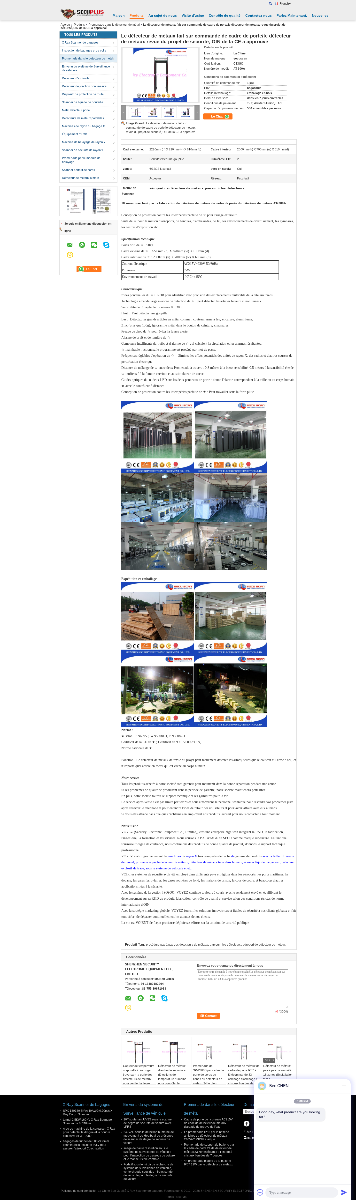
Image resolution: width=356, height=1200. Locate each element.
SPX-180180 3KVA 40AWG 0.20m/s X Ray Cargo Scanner (87, 1112)
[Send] (344, 1192)
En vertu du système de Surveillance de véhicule (86, 68)
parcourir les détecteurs (225, 944)
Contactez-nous (258, 15)
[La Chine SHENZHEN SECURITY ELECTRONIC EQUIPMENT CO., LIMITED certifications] (75, 201)
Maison (119, 15)
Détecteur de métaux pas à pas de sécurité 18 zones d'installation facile (278, 1072)
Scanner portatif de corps (78, 170)
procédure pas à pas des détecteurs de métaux (177, 944)
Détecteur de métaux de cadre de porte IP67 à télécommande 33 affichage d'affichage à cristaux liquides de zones (244, 1076)
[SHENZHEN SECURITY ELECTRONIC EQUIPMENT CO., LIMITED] (82, 14)
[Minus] (344, 1086)
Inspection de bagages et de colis (84, 50)
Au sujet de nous (162, 15)
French (284, 3)
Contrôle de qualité (224, 15)
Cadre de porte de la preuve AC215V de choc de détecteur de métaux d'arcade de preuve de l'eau (208, 1123)
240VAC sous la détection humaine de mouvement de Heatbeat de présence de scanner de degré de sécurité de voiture (149, 1137)
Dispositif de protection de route (83, 94)
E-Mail (248, 1132)
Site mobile (253, 1138)
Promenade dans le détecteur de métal (114, 24)
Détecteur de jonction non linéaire (84, 86)
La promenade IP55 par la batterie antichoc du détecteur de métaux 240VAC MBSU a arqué (206, 1135)
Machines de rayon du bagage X (83, 126)
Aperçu (65, 24)
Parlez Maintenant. (292, 15)
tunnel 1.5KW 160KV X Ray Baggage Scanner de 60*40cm (87, 1121)
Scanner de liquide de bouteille (82, 102)
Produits (137, 15)
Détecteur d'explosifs (75, 78)
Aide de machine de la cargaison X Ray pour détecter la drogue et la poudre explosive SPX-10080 (89, 1132)
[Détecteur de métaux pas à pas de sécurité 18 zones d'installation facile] (279, 1052)
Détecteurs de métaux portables (83, 118)
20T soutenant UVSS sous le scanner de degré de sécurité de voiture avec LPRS (148, 1123)
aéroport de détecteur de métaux (264, 944)
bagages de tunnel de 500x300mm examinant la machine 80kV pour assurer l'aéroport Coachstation (86, 1145)
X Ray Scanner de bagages (80, 42)
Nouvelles (320, 15)
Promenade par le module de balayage (81, 160)
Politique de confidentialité (78, 1191)
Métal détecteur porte (76, 110)
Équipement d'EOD (74, 134)
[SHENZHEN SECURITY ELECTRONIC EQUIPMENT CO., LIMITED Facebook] (246, 1124)
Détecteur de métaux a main (80, 178)
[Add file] (260, 1192)
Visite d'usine (193, 15)
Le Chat (217, 116)
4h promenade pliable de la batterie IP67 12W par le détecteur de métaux (208, 1162)
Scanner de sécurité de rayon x (82, 150)
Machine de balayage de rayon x (83, 142)
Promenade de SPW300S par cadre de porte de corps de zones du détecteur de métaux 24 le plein (208, 1074)
